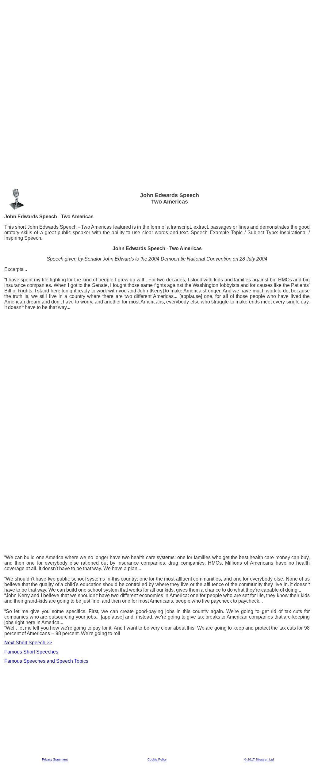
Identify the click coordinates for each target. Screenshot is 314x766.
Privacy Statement (55, 759)
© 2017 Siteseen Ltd (259, 759)
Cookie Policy (157, 759)
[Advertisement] (157, 18)
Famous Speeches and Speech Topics (46, 661)
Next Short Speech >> (28, 642)
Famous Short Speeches (31, 651)
